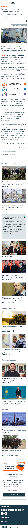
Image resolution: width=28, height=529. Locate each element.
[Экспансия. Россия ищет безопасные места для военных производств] (14, 266)
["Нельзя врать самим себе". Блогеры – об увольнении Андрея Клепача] (14, 289)
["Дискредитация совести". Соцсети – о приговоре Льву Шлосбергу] (14, 341)
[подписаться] (5, 513)
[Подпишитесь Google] (2, 510)
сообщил (3, 56)
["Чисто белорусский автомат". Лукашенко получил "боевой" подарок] (14, 173)
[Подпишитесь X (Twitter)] (9, 510)
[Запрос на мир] (14, 248)
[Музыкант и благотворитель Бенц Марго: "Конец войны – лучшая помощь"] (14, 196)
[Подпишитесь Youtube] (12, 510)
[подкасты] (11, 527)
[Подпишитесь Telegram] (16, 510)
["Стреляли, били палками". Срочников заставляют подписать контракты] (14, 442)
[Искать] (24, 527)
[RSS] (23, 510)
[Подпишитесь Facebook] (5, 510)
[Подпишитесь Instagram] (19, 510)
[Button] (10, 21)
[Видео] (17, 527)
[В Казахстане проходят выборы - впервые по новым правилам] (14, 392)
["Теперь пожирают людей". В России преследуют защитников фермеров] (14, 419)
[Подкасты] (2, 513)
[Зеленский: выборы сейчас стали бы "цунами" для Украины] (14, 370)
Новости (4, 6)
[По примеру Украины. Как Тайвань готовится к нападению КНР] (14, 318)
